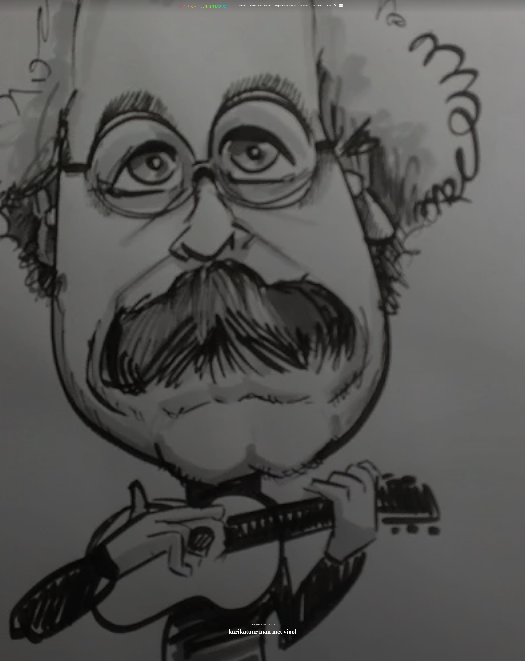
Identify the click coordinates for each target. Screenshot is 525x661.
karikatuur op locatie (262, 624)
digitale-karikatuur (285, 5)
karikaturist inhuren (260, 5)
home (242, 5)
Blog (329, 5)
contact (304, 5)
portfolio (317, 5)
